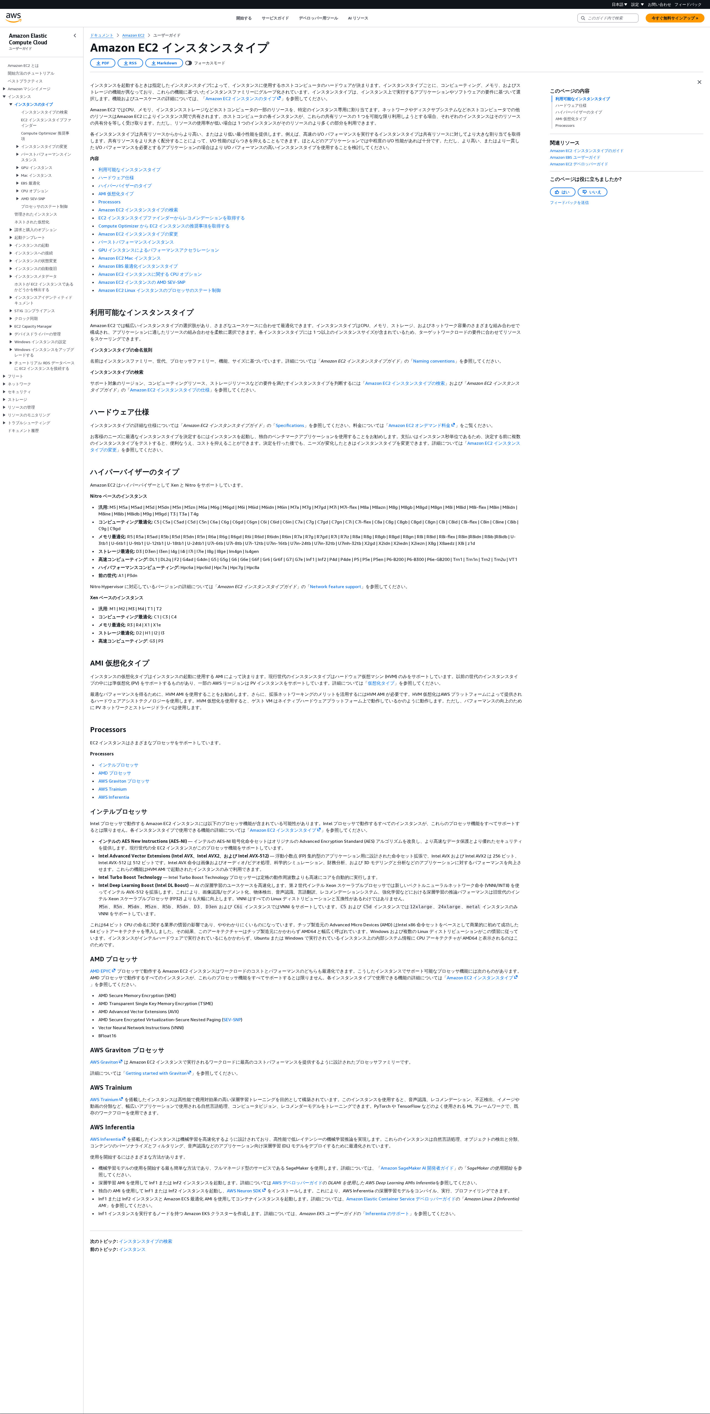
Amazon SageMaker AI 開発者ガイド (417, 1168)
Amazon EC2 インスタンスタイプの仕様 (170, 390)
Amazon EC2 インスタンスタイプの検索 (138, 210)
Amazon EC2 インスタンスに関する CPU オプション (150, 274)
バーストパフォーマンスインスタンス (136, 242)
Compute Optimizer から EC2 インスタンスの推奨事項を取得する (164, 226)
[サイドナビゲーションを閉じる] (75, 35)
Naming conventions (434, 361)
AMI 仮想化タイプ (116, 193)
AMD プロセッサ (114, 773)
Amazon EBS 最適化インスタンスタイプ (138, 266)
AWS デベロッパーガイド (297, 1182)
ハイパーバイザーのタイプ (125, 185)
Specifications (290, 425)
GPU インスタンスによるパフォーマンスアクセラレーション (158, 250)
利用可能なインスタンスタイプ (129, 169)
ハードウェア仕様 (116, 177)
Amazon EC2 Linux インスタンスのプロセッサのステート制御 (159, 290)
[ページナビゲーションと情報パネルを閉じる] (699, 82)
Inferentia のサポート (387, 1213)
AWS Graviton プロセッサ (123, 781)
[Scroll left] (232, 18)
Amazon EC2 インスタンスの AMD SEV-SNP (141, 282)
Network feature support (335, 586)
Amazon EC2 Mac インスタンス (129, 258)
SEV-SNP (232, 1019)
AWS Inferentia (113, 797)
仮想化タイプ (381, 683)
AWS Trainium (112, 789)
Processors (109, 201)
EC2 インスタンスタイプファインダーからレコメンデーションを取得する (171, 218)
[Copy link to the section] (85, 312)
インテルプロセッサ (118, 765)
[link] (167, 35)
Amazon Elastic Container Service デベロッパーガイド (401, 1198)
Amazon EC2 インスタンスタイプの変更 (138, 234)
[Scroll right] (372, 18)
